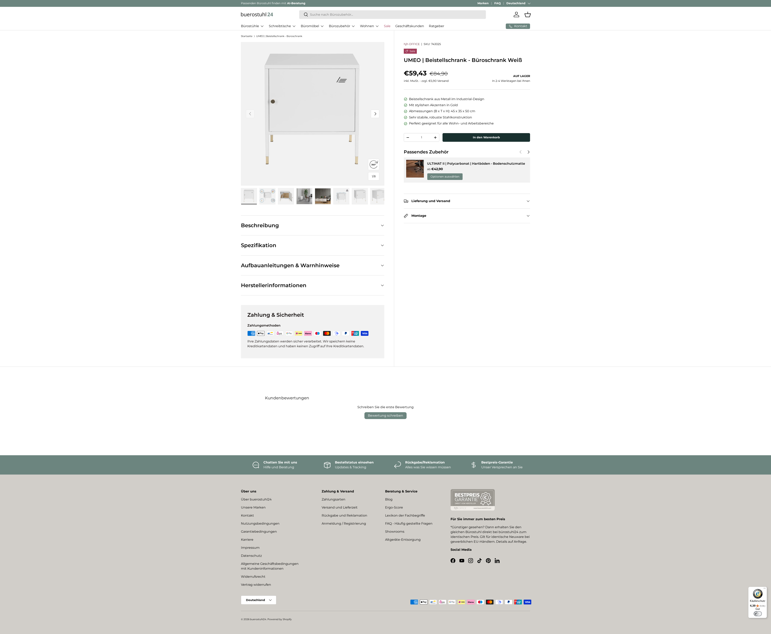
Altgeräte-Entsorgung (403, 540)
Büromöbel (310, 26)
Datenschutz (251, 556)
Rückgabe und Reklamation (344, 515)
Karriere (247, 540)
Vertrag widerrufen (256, 585)
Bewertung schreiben (385, 415)
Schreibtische (280, 26)
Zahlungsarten (333, 499)
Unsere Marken (253, 507)
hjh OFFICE (412, 44)
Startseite (246, 36)
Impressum (250, 548)
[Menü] (764, 589)
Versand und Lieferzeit (340, 507)
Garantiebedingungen (259, 531)
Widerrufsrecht (253, 577)
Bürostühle (250, 26)
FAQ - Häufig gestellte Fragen (408, 523)
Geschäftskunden (409, 26)
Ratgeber (436, 26)
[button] (527, 14)
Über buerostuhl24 (256, 499)
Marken (483, 3)
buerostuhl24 (258, 619)
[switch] (758, 613)
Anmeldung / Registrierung (344, 523)
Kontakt (247, 515)
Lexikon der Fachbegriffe (405, 515)
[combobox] (392, 14)
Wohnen (367, 26)
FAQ (497, 3)
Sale (387, 26)
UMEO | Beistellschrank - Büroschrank (279, 36)
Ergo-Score (394, 507)
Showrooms (394, 531)
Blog (389, 499)
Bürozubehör (339, 26)
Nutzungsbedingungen (260, 523)
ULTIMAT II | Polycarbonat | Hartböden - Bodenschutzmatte (476, 163)
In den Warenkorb (486, 137)
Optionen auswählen (444, 177)
